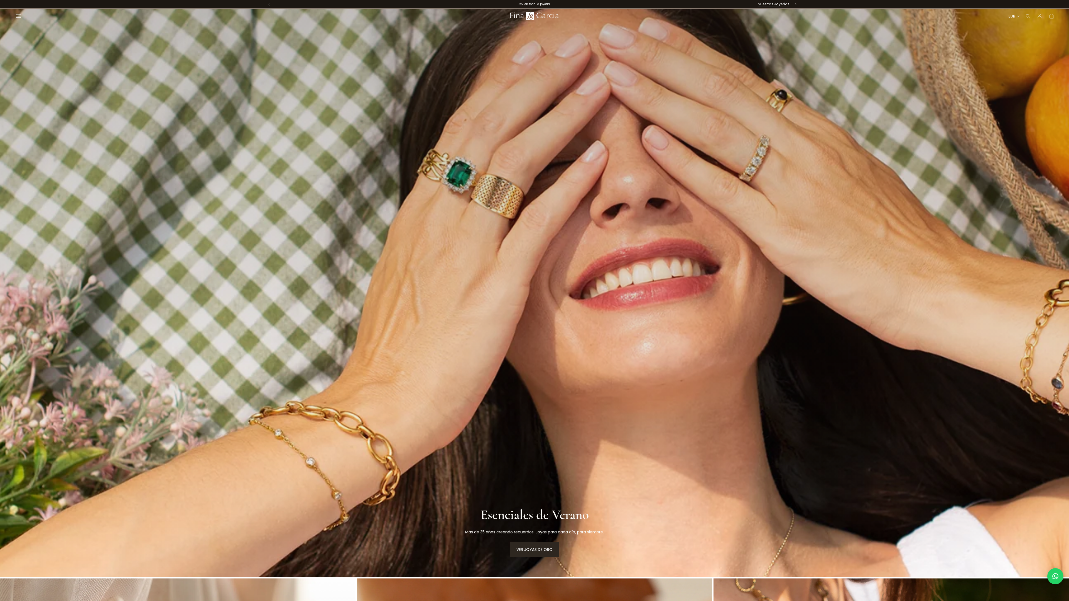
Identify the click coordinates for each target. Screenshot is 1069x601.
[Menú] (18, 16)
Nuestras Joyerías (774, 4)
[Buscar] (1028, 16)
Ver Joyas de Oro (534, 549)
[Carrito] (1052, 16)
